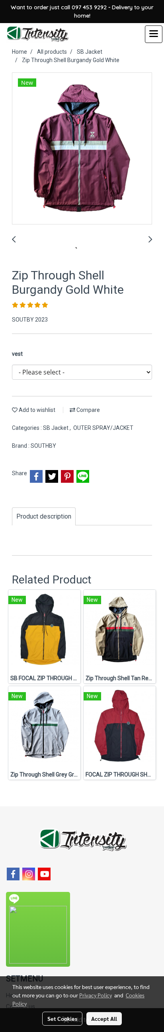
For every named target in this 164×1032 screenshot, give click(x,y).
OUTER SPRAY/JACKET (103, 428)
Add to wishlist (36, 410)
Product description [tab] (43, 516)
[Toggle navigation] (153, 34)
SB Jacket (56, 428)
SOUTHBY (43, 446)
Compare (87, 410)
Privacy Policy (95, 995)
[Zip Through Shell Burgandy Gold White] (82, 149)
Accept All (104, 1018)
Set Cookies (62, 1018)
